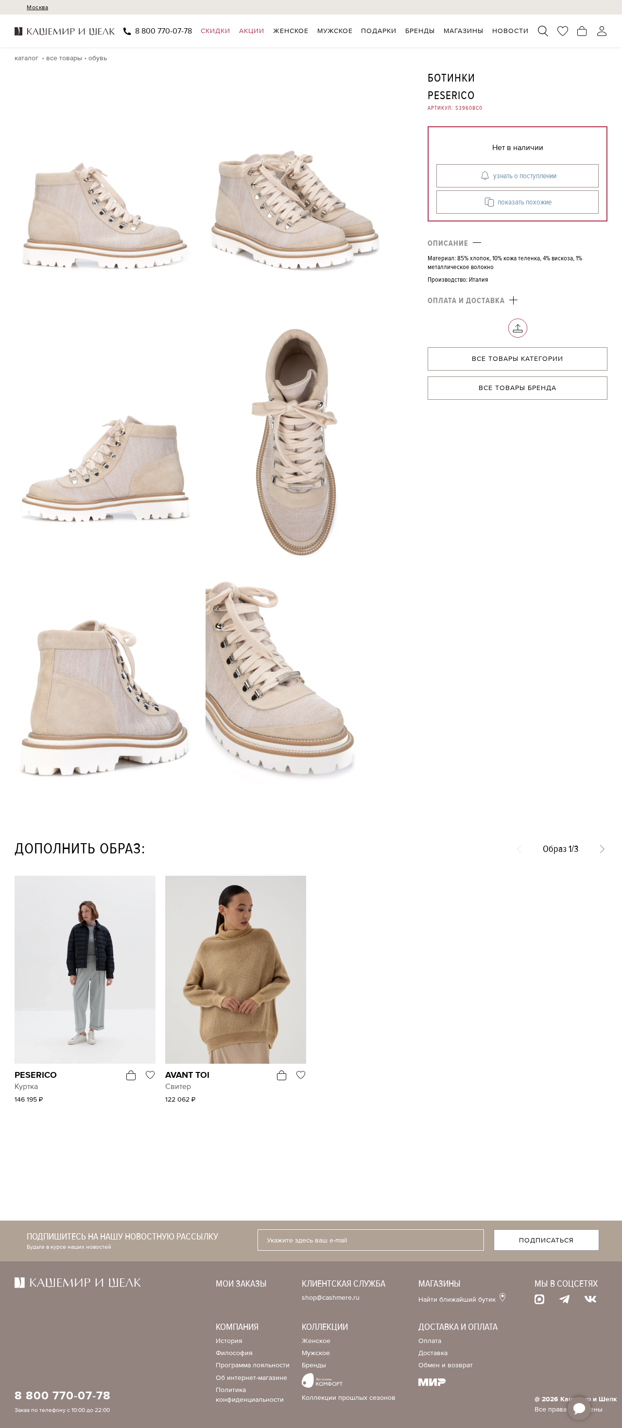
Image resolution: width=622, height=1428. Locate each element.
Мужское (335, 31)
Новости (510, 31)
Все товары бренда (517, 388)
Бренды (420, 31)
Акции (251, 31)
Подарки (379, 31)
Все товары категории (517, 359)
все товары (64, 58)
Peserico (451, 95)
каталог (27, 58)
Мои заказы (241, 1284)
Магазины (464, 31)
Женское (291, 31)
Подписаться (546, 1240)
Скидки (215, 31)
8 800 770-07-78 (163, 31)
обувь (97, 58)
